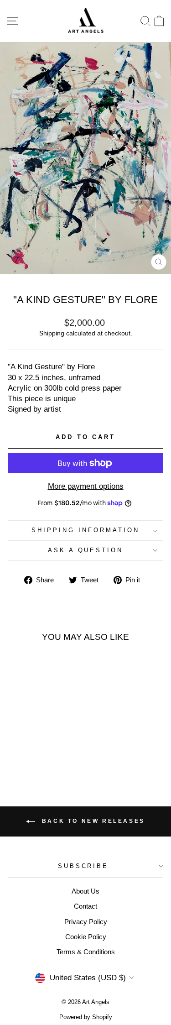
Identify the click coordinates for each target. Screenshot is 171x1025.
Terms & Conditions (86, 952)
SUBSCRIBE (83, 866)
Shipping (51, 333)
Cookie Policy (85, 937)
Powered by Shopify (85, 1017)
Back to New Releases (92, 821)
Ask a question (86, 550)
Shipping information (85, 530)
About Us (85, 891)
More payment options (86, 486)
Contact (85, 906)
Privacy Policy (85, 922)
